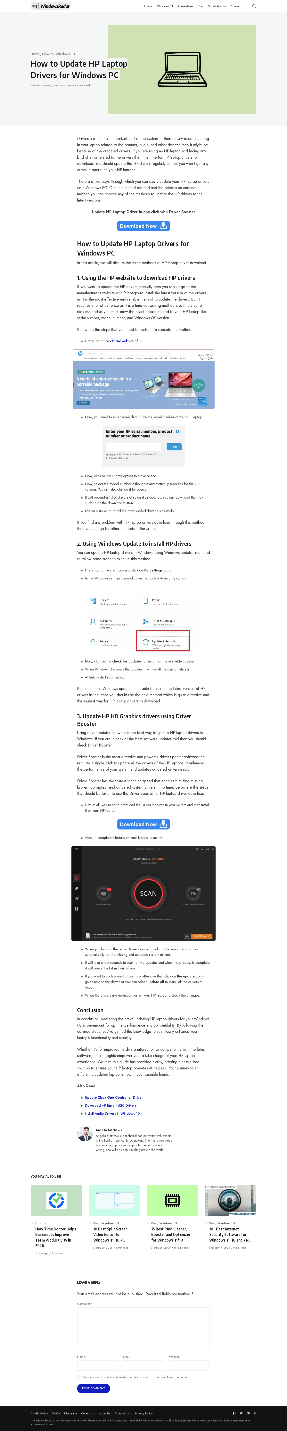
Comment (85, 1304)
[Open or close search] (254, 6)
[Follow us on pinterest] (254, 1413)
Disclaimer (70, 1413)
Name (82, 1357)
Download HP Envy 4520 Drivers (111, 1105)
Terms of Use (122, 1413)
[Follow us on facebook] (235, 1413)
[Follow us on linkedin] (248, 1413)
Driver (35, 54)
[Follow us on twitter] (241, 1413)
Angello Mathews (41, 85)
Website (174, 1357)
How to (47, 54)
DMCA (56, 1413)
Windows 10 (65, 54)
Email (128, 1357)
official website (122, 341)
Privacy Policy (144, 1413)
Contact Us (88, 1413)
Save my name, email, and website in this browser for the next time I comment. (135, 1377)
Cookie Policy (39, 1413)
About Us (104, 1413)
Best (96, 1223)
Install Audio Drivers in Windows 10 (112, 1113)
